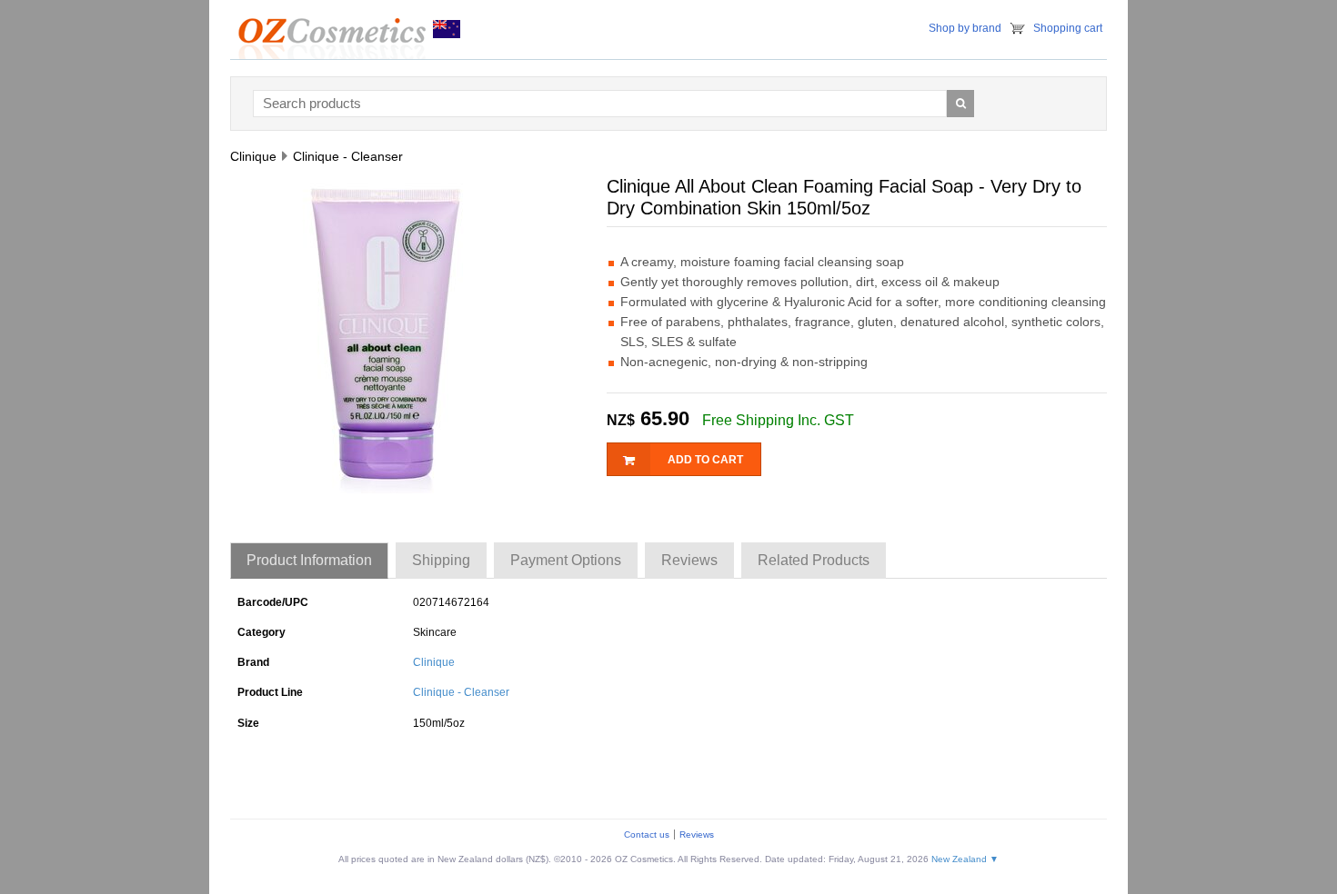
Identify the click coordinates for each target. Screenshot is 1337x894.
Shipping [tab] (441, 560)
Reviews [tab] (689, 560)
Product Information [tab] (309, 560)
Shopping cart (1067, 28)
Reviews (696, 834)
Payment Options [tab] (565, 560)
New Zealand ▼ (965, 859)
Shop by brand (965, 28)
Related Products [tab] (814, 560)
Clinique (434, 662)
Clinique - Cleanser (461, 692)
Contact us (646, 834)
